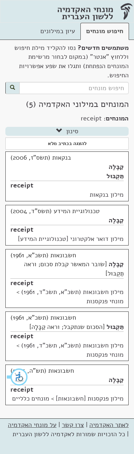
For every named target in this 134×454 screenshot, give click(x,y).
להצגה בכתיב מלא (67, 143)
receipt (21, 185)
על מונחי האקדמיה (32, 425)
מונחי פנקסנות (105, 301)
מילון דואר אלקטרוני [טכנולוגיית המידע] (71, 238)
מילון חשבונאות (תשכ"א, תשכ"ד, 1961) (72, 292)
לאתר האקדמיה (109, 425)
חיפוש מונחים (104, 31)
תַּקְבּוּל (115, 176)
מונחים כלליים (30, 398)
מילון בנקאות (107, 194)
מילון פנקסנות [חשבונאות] (90, 398)
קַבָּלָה (116, 166)
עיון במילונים (57, 31)
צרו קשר (73, 425)
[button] (17, 377)
